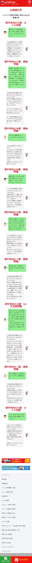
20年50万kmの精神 (7, 538)
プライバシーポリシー (8, 547)
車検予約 (4, 479)
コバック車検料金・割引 (8, 487)
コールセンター (6, 551)
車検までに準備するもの (8, 513)
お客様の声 (5, 496)
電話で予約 (6, 561)
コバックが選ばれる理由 (8, 509)
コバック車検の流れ (7, 492)
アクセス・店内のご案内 (8, 504)
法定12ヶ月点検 (6, 542)
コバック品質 (5, 521)
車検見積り (5, 483)
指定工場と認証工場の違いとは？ (11, 530)
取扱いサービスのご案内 (8, 517)
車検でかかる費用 (7, 534)
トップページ (5, 475)
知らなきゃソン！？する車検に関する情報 (13, 526)
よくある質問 (5, 500)
